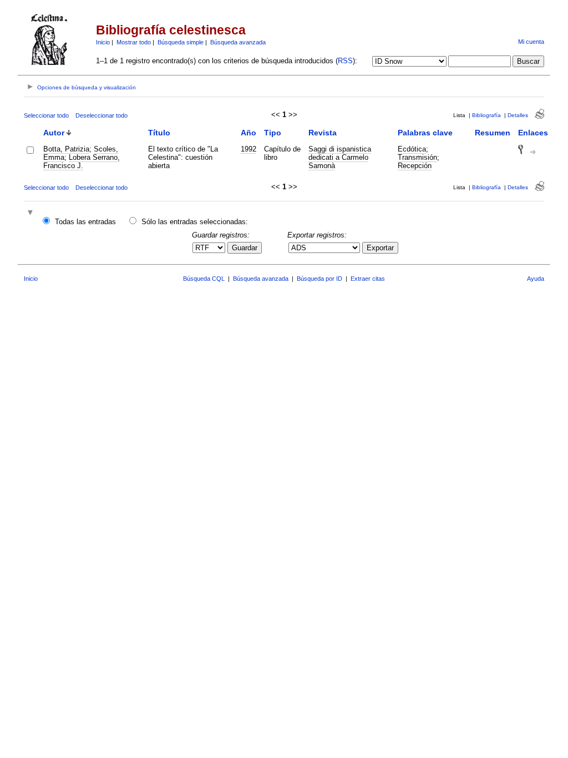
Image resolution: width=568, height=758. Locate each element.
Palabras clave (425, 132)
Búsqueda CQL (204, 278)
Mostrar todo (133, 42)
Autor (53, 132)
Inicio (103, 42)
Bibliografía (486, 115)
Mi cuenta (531, 41)
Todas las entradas (85, 222)
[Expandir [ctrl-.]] (32, 213)
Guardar (244, 248)
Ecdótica (412, 149)
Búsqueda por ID (319, 278)
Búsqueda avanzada (238, 42)
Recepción (415, 165)
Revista (322, 132)
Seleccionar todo (46, 115)
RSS (345, 61)
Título (159, 132)
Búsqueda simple (181, 42)
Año (248, 132)
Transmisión (417, 157)
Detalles (518, 115)
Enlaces (533, 132)
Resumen (492, 132)
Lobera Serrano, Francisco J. (81, 161)
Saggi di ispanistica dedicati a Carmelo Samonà (339, 157)
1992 (248, 149)
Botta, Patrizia (66, 149)
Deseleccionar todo (101, 115)
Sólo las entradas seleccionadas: (194, 222)
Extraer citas (368, 278)
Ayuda (535, 278)
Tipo (272, 132)
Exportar (380, 248)
